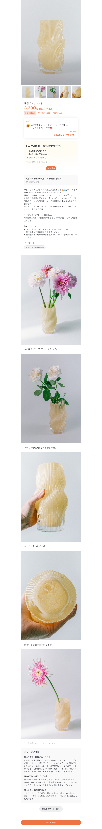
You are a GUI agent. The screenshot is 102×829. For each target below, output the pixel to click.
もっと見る (51, 168)
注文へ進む (51, 822)
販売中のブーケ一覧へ (51, 809)
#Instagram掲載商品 (35, 247)
